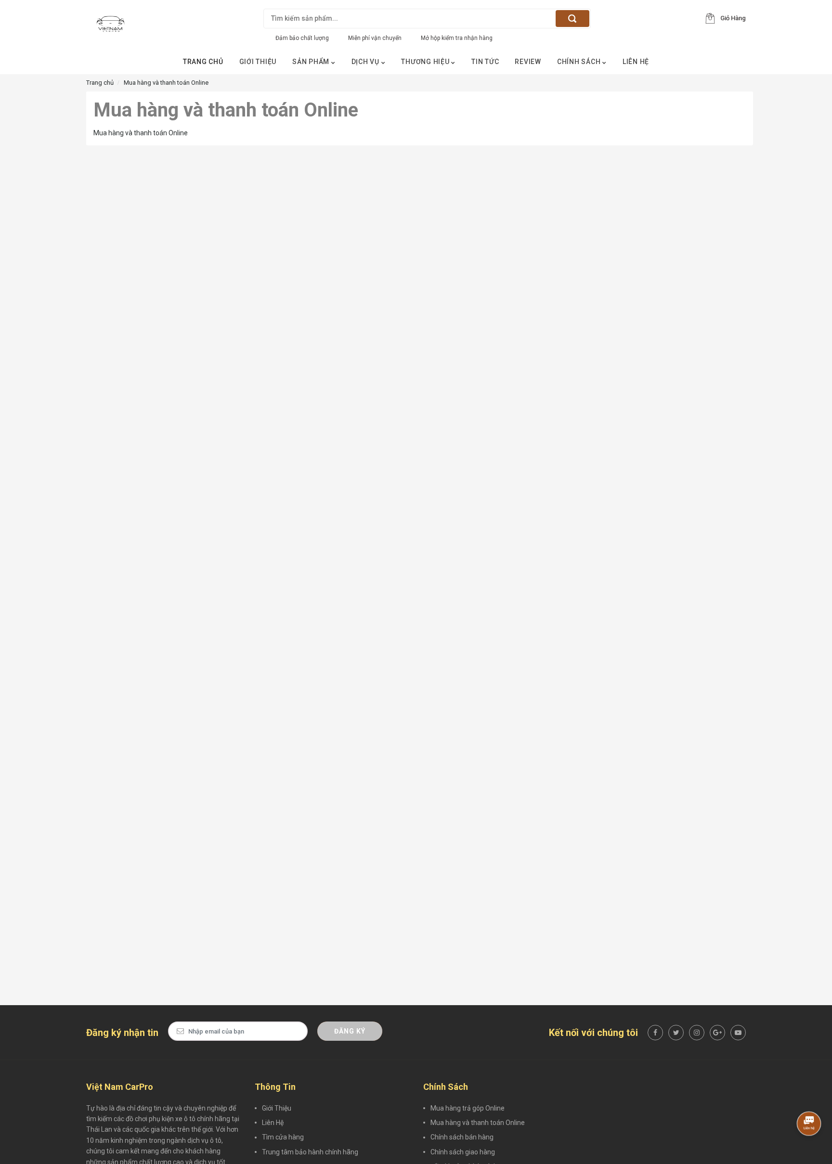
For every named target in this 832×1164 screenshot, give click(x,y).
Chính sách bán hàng (462, 1137)
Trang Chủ (203, 61)
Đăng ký (349, 1031)
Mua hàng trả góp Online (467, 1108)
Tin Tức (485, 61)
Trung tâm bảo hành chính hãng (310, 1152)
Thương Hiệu (426, 61)
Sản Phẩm (311, 61)
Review (528, 61)
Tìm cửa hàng (283, 1137)
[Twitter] (676, 1032)
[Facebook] (655, 1032)
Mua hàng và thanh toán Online (477, 1122)
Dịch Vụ (366, 61)
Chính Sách (579, 61)
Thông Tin (275, 1087)
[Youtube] (738, 1032)
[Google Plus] (717, 1032)
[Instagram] (696, 1032)
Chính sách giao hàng (462, 1152)
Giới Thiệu (258, 61)
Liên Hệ (636, 61)
